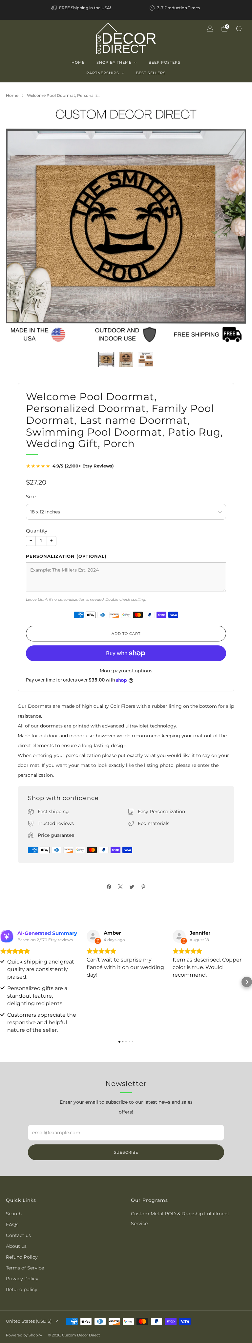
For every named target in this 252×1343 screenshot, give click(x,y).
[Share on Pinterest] (143, 886)
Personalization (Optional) (66, 556)
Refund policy (21, 1289)
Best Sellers (151, 73)
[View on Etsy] (93, 936)
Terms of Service (25, 1268)
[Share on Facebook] (108, 886)
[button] (5, 982)
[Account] (210, 28)
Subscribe (126, 1152)
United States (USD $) (29, 1321)
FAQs (12, 1224)
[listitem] (81, 8)
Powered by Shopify (24, 1335)
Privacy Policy (22, 1279)
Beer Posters (164, 62)
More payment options (126, 671)
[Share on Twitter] (131, 886)
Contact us (18, 1235)
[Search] (239, 28)
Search (14, 1214)
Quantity (36, 531)
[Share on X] (120, 886)
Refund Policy (22, 1257)
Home (78, 62)
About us (16, 1246)
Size (31, 496)
